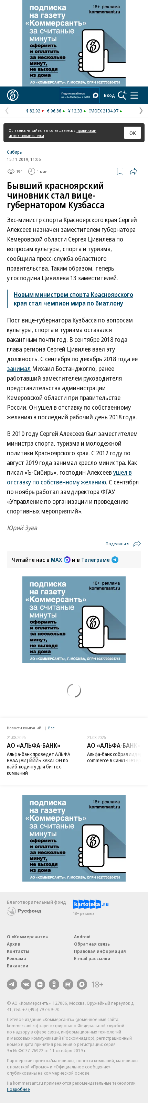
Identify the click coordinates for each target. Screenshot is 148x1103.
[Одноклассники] (54, 984)
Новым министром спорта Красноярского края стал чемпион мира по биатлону (73, 298)
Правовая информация (100, 951)
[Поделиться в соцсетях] (133, 171)
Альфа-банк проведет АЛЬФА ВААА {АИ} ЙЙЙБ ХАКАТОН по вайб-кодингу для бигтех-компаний (38, 763)
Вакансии (17, 966)
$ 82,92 (33, 111)
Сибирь (14, 152)
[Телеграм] (12, 984)
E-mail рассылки (92, 958)
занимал (19, 368)
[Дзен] (40, 984)
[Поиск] (122, 95)
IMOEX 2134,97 (103, 111)
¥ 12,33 (75, 111)
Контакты (18, 951)
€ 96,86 (54, 111)
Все (51, 727)
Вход (109, 95)
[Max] (82, 984)
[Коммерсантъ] (13, 95)
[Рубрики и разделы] (134, 95)
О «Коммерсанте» (27, 936)
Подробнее (18, 1089)
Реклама (16, 958)
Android (82, 936)
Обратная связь (92, 944)
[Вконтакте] (26, 984)
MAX (56, 559)
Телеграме (95, 559)
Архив (13, 944)
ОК (132, 132)
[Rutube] (68, 984)
